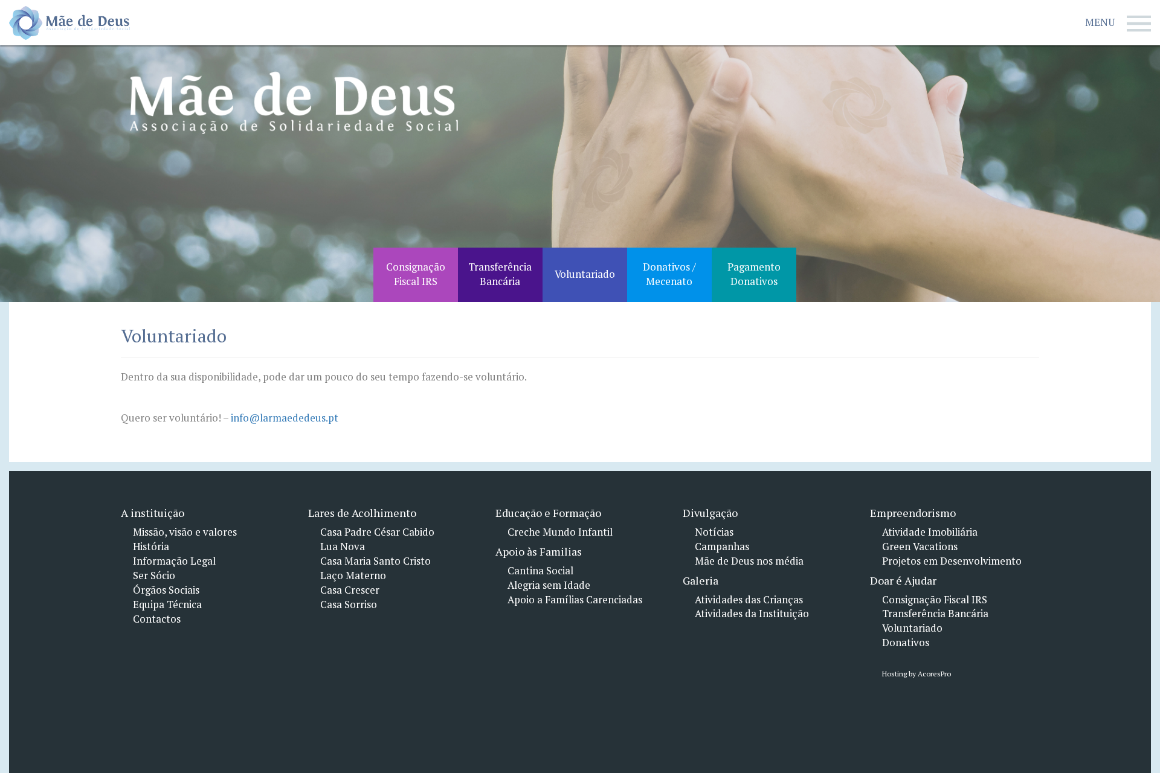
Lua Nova (342, 546)
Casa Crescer (349, 590)
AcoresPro (933, 673)
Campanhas (722, 546)
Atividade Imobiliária (930, 532)
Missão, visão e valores (185, 532)
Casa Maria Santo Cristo (375, 561)
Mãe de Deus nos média (749, 561)
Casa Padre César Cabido (377, 532)
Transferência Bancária (935, 613)
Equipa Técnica (167, 604)
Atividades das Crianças (749, 599)
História (151, 546)
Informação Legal (174, 561)
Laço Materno (353, 575)
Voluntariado (912, 628)
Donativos (905, 642)
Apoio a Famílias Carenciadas (574, 599)
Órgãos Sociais (166, 590)
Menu (1100, 22)
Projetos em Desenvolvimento (952, 561)
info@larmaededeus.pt (284, 418)
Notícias (714, 532)
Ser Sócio (154, 575)
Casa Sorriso (348, 604)
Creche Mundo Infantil (560, 532)
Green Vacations (920, 546)
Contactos (157, 619)
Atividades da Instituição (752, 613)
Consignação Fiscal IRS (934, 599)
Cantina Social (540, 570)
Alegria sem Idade (548, 585)
